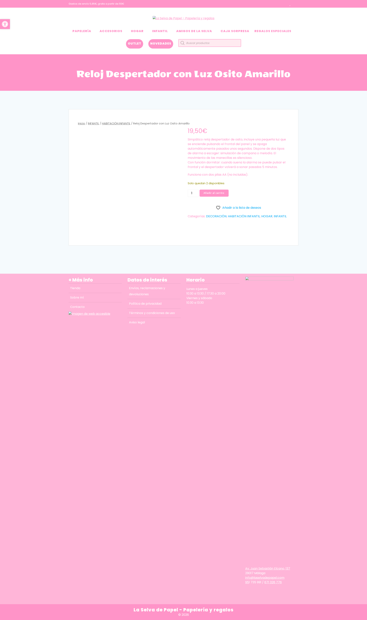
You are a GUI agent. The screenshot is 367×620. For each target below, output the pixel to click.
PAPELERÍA (81, 31)
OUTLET (134, 43)
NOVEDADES (160, 43)
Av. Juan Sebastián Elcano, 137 (267, 568)
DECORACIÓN (216, 216)
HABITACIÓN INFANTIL (116, 123)
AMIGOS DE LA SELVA (194, 31)
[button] (5, 24)
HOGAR (137, 31)
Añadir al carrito (214, 193)
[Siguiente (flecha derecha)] (360, 310)
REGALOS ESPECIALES (272, 31)
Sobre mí (77, 297)
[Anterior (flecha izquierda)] (6, 310)
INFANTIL (160, 31)
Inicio (81, 123)
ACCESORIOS (111, 31)
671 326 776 (273, 582)
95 (247, 582)
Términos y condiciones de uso (152, 313)
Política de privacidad (145, 303)
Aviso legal (137, 322)
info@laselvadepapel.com (264, 577)
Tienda (75, 288)
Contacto (77, 307)
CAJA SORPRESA (235, 31)
